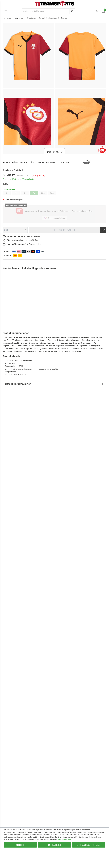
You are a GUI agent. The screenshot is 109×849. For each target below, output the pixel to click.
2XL (43, 193)
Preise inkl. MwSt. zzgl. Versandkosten (19, 179)
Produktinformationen (16, 333)
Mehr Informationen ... (66, 839)
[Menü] (6, 11)
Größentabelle (9, 189)
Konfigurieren (54, 844)
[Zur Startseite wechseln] (54, 3)
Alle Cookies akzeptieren (88, 844)
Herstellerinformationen (17, 383)
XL (34, 193)
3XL (52, 193)
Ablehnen (20, 844)
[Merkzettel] (91, 11)
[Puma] (94, 162)
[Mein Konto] (97, 11)
